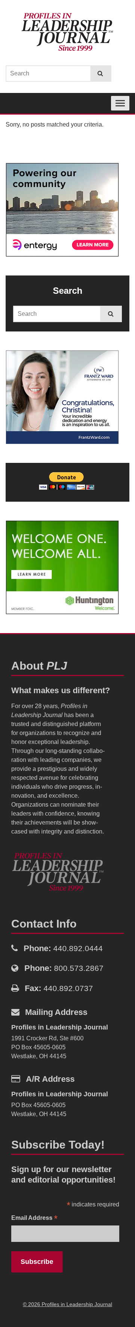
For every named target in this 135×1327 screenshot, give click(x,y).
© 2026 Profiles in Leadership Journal (67, 1304)
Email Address (34, 1219)
